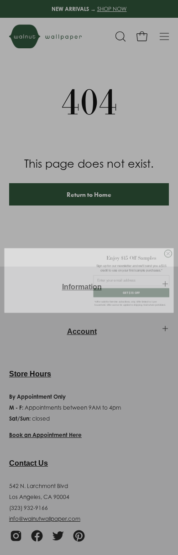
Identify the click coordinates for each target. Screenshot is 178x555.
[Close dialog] (168, 251)
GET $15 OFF (131, 290)
